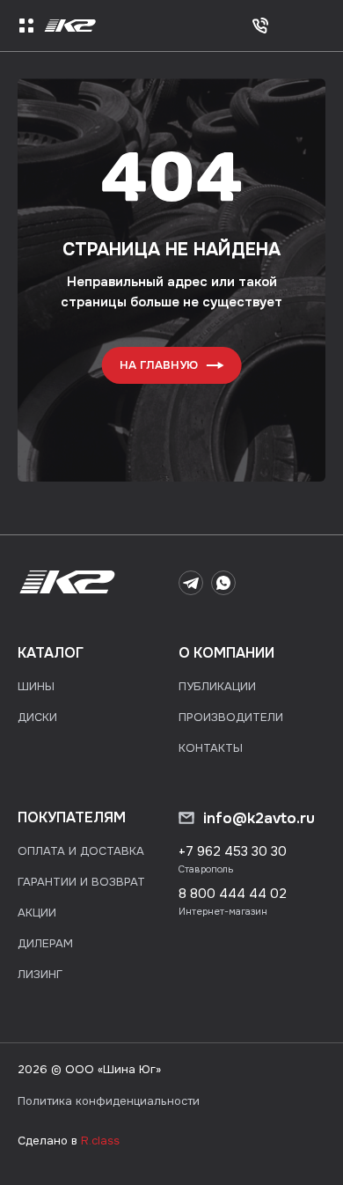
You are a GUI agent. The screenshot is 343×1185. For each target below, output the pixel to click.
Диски (37, 717)
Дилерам (45, 943)
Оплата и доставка (81, 850)
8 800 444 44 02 (233, 893)
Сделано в (69, 1140)
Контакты (211, 747)
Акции (37, 912)
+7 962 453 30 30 (233, 851)
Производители (231, 717)
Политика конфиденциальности (109, 1100)
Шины (36, 686)
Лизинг (40, 974)
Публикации (217, 686)
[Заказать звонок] (260, 25)
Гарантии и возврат (81, 881)
